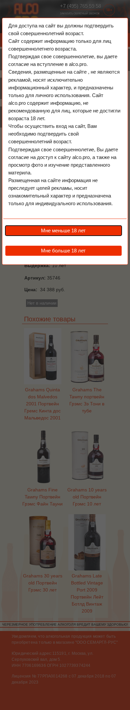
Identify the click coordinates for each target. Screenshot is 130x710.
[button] (63, 231)
